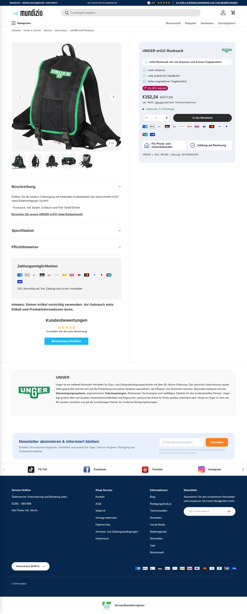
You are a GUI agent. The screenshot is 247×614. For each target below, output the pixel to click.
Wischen (48, 30)
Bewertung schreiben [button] (66, 341)
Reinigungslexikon (160, 503)
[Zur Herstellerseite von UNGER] (227, 51)
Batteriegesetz (158, 531)
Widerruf (100, 510)
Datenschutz (102, 524)
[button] (233, 13)
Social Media (157, 524)
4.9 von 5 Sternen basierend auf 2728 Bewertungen (206, 3)
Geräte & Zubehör (32, 30)
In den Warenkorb (202, 117)
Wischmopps (61, 30)
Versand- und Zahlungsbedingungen (116, 531)
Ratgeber (191, 23)
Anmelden (216, 442)
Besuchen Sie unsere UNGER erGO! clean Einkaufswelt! (47, 214)
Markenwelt (173, 23)
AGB (98, 503)
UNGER (146, 154)
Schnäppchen (226, 23)
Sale (152, 545)
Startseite (16, 30)
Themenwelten (158, 510)
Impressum (102, 538)
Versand (159, 102)
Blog (152, 496)
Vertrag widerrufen (106, 517)
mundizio (22, 584)
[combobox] (131, 12)
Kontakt (100, 496)
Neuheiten (207, 23)
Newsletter (156, 538)
